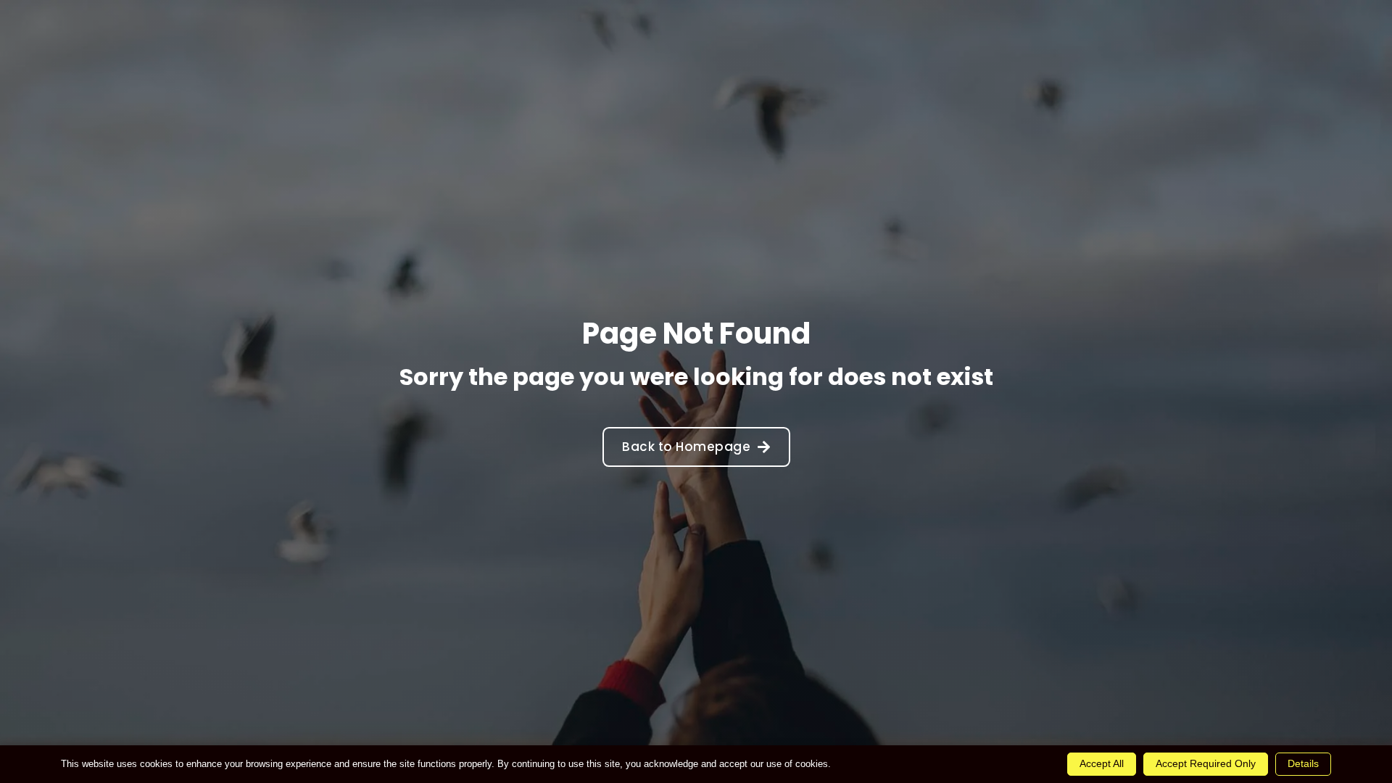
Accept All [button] (1102, 763)
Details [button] (1303, 763)
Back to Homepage (686, 446)
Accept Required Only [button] (1206, 763)
